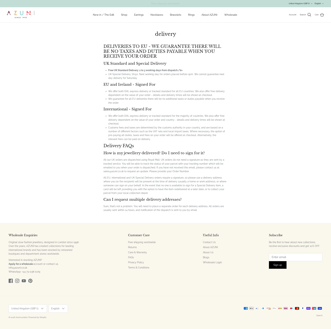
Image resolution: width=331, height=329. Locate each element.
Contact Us (209, 242)
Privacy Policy (136, 262)
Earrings (139, 14)
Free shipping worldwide (142, 242)
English (318, 3)
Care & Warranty (137, 252)
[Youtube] (24, 281)
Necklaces (157, 14)
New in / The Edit (103, 14)
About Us (208, 252)
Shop (124, 14)
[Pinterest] (30, 281)
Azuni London (22, 317)
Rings (191, 14)
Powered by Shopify (37, 317)
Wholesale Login (212, 262)
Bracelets (175, 14)
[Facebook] (11, 281)
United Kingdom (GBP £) (299, 3)
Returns (132, 247)
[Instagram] (17, 281)
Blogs (206, 257)
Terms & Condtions (138, 267)
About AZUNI (209, 14)
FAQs (131, 257)
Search (319, 315)
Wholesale (230, 14)
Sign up (277, 265)
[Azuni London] (20, 15)
